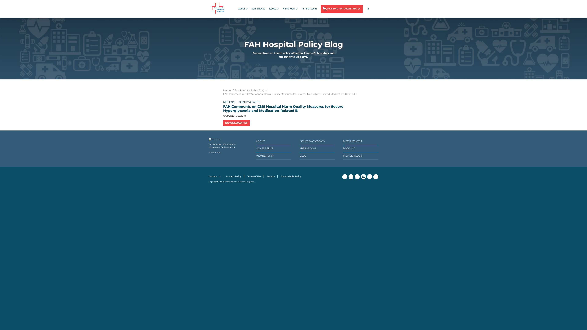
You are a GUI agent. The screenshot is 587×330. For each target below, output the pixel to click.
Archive (271, 176)
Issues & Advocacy (312, 141)
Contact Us (215, 176)
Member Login (309, 9)
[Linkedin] (357, 176)
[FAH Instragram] (375, 176)
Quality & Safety (249, 102)
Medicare (229, 102)
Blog (302, 155)
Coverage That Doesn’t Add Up (343, 9)
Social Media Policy (291, 176)
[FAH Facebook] (344, 176)
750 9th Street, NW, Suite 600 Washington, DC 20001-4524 (222, 145)
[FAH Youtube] (369, 176)
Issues (272, 9)
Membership (264, 155)
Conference (258, 9)
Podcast (349, 148)
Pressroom (288, 9)
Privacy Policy (233, 176)
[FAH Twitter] (351, 176)
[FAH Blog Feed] (363, 176)
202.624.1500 (214, 152)
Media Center (352, 141)
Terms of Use (254, 176)
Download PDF (236, 122)
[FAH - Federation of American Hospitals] (219, 8)
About (241, 9)
